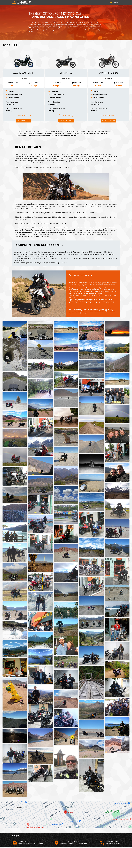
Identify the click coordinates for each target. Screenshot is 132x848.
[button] (114, 2)
